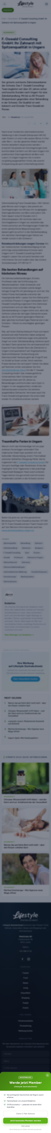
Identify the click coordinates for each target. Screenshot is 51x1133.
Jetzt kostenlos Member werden (25, 1120)
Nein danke (25, 1126)
